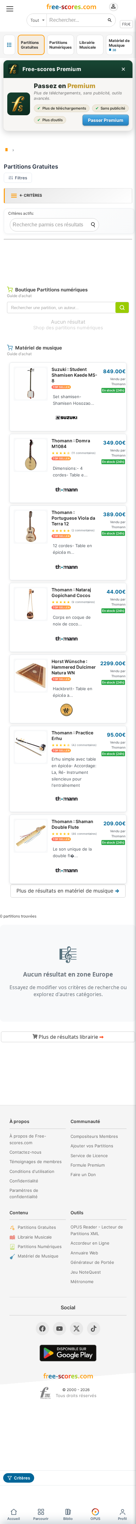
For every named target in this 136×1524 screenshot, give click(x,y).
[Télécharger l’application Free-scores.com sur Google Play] (68, 1353)
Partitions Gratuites (37, 1227)
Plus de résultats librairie (70, 1036)
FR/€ (126, 24)
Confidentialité (23, 1180)
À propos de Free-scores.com (27, 1139)
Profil (122, 1518)
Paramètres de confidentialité (23, 1193)
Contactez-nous (25, 1152)
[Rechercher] (109, 20)
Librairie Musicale (35, 1237)
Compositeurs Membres (94, 1136)
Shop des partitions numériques (68, 328)
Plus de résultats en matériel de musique (68, 891)
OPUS (95, 1518)
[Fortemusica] (45, 1393)
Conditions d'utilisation (31, 1171)
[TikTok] (93, 1328)
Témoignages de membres (35, 1161)
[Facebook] (42, 1328)
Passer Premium (105, 120)
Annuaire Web (84, 1252)
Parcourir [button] (40, 1518)
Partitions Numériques (40, 1246)
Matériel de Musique (38, 1255)
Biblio (68, 1518)
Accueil (13, 1518)
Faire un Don (83, 1174)
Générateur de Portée (92, 1262)
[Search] (93, 224)
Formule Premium (88, 1165)
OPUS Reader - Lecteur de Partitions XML (97, 1230)
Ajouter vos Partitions (92, 1145)
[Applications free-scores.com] (9, 45)
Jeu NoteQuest (86, 1272)
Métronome (82, 1281)
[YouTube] (59, 1328)
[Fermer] (123, 69)
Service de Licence (89, 1155)
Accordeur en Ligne (90, 1243)
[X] (76, 1328)
